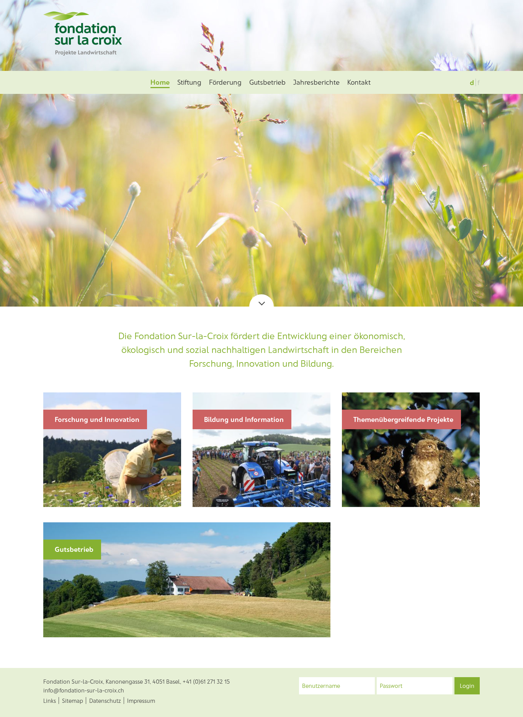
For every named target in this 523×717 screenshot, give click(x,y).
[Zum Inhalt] (261, 300)
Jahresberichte (316, 82)
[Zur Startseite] (82, 32)
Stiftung (189, 82)
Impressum (141, 700)
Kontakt (359, 82)
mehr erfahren (73, 488)
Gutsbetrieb (267, 82)
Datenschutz (105, 700)
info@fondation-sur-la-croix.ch (83, 690)
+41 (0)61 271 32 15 (206, 681)
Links (49, 700)
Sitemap (72, 700)
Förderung (225, 82)
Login (467, 685)
